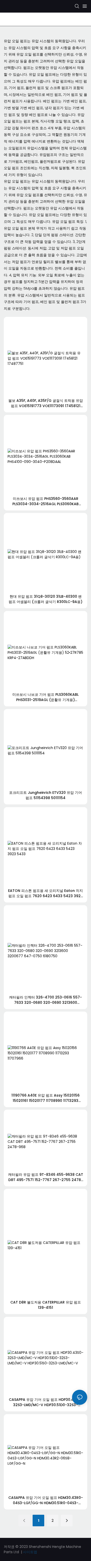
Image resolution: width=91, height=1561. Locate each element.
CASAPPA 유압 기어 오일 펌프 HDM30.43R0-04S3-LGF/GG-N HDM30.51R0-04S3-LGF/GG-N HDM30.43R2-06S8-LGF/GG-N (45, 1500)
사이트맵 (30, 1551)
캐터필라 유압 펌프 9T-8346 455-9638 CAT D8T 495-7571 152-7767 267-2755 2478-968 (45, 1177)
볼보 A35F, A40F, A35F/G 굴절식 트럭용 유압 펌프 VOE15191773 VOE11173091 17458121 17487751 (45, 403)
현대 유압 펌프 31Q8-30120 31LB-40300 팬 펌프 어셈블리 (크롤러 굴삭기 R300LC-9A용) (45, 599)
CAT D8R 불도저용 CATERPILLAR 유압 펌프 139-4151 (45, 1305)
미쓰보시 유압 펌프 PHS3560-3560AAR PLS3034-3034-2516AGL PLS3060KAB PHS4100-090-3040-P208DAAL (45, 501)
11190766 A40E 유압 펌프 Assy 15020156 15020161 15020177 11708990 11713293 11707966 (45, 1098)
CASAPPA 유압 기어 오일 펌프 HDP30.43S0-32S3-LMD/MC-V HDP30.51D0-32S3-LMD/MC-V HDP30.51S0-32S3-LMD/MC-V (45, 1402)
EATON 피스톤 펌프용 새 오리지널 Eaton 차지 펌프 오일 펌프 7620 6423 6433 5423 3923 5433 (45, 893)
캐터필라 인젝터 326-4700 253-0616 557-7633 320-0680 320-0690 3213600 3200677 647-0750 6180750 (45, 1000)
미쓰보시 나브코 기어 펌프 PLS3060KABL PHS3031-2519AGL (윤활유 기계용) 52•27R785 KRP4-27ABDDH (45, 697)
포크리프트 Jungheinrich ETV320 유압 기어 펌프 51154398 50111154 (45, 795)
